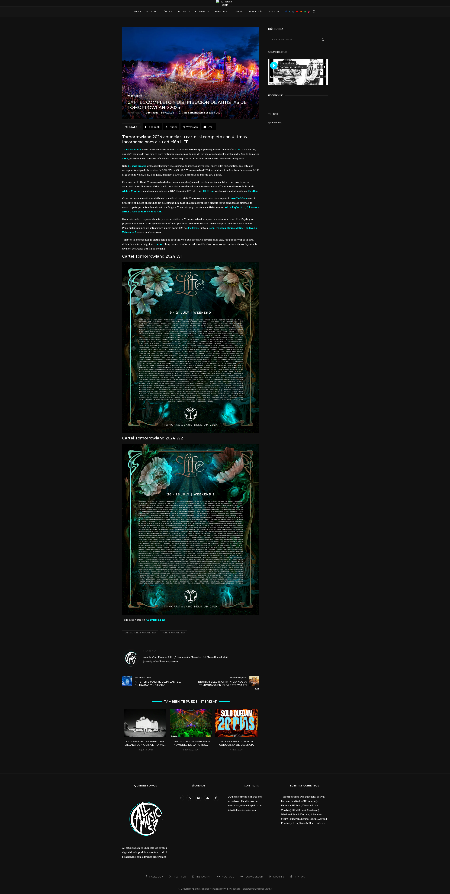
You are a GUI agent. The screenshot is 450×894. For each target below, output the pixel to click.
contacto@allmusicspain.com (245, 805)
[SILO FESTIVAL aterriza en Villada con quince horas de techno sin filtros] (145, 723)
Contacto (274, 11)
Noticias (151, 11)
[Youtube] (297, 12)
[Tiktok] (309, 12)
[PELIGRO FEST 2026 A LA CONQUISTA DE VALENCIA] (236, 723)
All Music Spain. (156, 619)
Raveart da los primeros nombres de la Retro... (191, 743)
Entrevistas (202, 11)
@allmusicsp (275, 122)
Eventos (220, 11)
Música (166, 11)
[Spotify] (305, 12)
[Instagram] (293, 12)
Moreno (135, 112)
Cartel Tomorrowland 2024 (140, 632)
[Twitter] (289, 12)
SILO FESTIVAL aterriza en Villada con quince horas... (145, 743)
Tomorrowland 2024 (173, 632)
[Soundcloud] (301, 12)
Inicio (137, 11)
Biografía (184, 11)
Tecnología (255, 11)
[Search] (314, 12)
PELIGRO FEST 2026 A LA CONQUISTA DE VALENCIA (236, 743)
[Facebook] (286, 12)
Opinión (237, 11)
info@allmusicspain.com (242, 810)
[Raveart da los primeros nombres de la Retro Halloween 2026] (191, 723)
